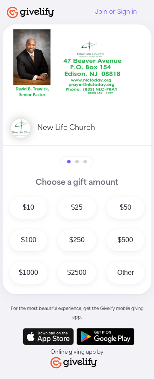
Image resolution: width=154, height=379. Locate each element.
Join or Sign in (116, 12)
